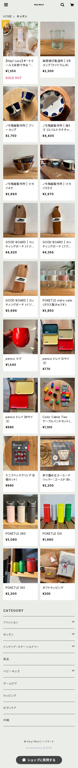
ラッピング (9, 695)
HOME (7, 16)
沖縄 (6, 720)
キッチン (8, 634)
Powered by (34, 747)
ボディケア (10, 708)
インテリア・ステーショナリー (21, 646)
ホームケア (10, 683)
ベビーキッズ (11, 671)
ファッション (10, 622)
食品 (6, 659)
